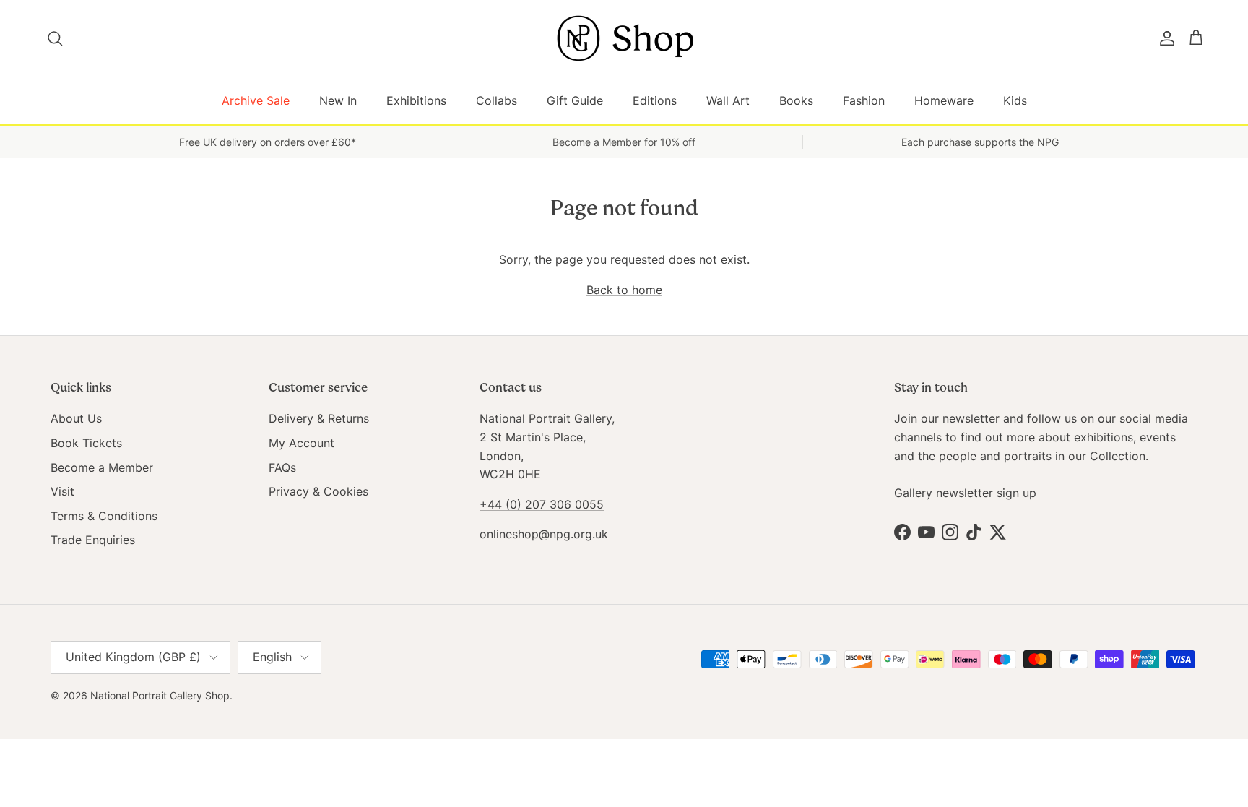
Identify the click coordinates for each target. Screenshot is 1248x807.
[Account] (1164, 38)
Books (796, 100)
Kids (1015, 100)
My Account (301, 443)
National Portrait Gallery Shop (160, 695)
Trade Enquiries (93, 539)
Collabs (496, 100)
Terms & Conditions (104, 516)
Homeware (944, 100)
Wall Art (728, 100)
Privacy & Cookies (318, 491)
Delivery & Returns (319, 418)
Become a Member (102, 467)
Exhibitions (416, 100)
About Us (76, 418)
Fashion (864, 100)
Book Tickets (86, 443)
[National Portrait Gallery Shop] (624, 38)
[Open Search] (56, 38)
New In (338, 100)
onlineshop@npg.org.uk (544, 534)
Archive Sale (256, 100)
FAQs (282, 467)
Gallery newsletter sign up (965, 493)
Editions (655, 100)
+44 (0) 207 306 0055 (542, 504)
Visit (62, 491)
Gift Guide (575, 100)
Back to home (624, 289)
